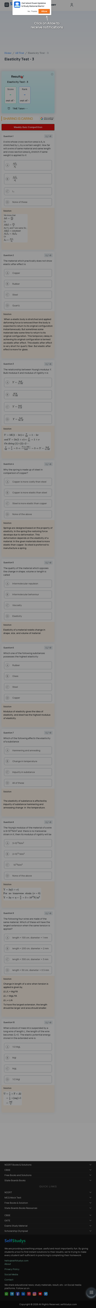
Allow (44, 11)
